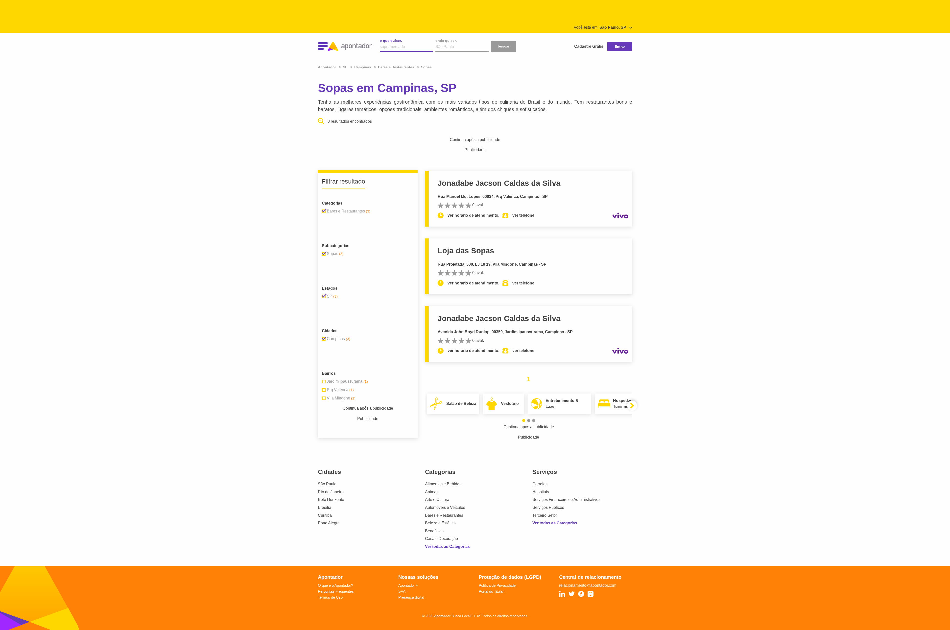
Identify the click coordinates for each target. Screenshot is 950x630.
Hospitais (540, 492)
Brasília (324, 507)
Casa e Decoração (441, 539)
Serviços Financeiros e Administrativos (566, 499)
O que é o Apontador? (335, 585)
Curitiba (325, 515)
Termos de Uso (330, 597)
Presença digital (411, 597)
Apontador (327, 67)
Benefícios (434, 531)
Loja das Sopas (466, 250)
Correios (539, 484)
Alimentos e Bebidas (443, 484)
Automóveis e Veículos (445, 507)
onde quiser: (446, 40)
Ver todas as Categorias (447, 546)
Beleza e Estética (440, 523)
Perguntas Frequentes (336, 591)
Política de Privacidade (497, 585)
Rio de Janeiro (331, 492)
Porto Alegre (329, 523)
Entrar (620, 46)
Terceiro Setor (544, 515)
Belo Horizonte (331, 499)
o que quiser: (391, 40)
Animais (432, 492)
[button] (523, 420)
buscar (503, 46)
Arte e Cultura (437, 499)
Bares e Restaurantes (444, 515)
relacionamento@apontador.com (587, 585)
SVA (401, 591)
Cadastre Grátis (588, 46)
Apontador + (408, 585)
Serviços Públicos (548, 507)
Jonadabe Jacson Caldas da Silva (499, 183)
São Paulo (327, 484)
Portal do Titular (491, 591)
